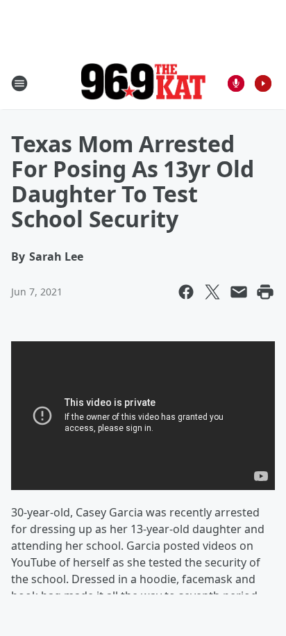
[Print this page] (265, 292)
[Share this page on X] (212, 292)
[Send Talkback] (236, 83)
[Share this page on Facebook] (186, 292)
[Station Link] (143, 83)
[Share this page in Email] (239, 292)
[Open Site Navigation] (19, 83)
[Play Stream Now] (263, 83)
